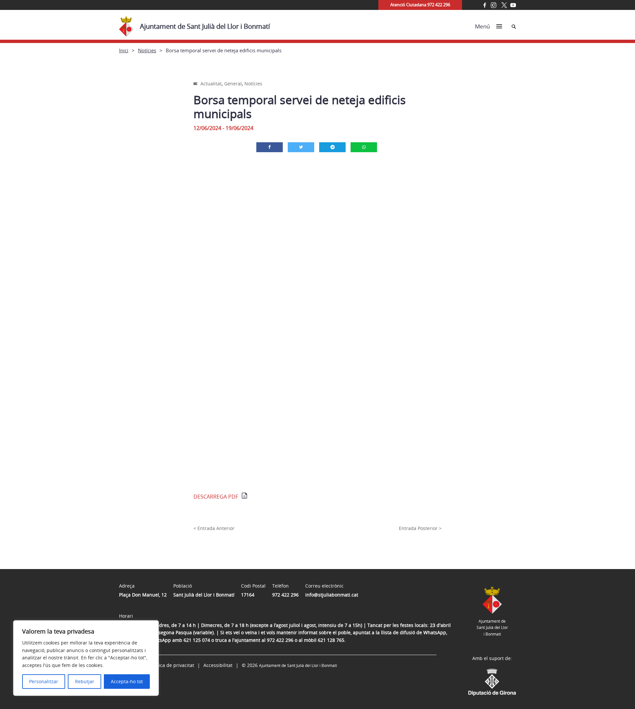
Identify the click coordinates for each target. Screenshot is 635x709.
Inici (123, 50)
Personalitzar (43, 681)
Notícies (147, 50)
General (233, 83)
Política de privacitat (171, 665)
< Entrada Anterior (213, 528)
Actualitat (211, 83)
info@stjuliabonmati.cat (331, 595)
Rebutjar (84, 681)
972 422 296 (285, 595)
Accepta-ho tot (127, 681)
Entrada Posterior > (420, 528)
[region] (86, 658)
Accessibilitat (218, 665)
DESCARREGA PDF (215, 496)
